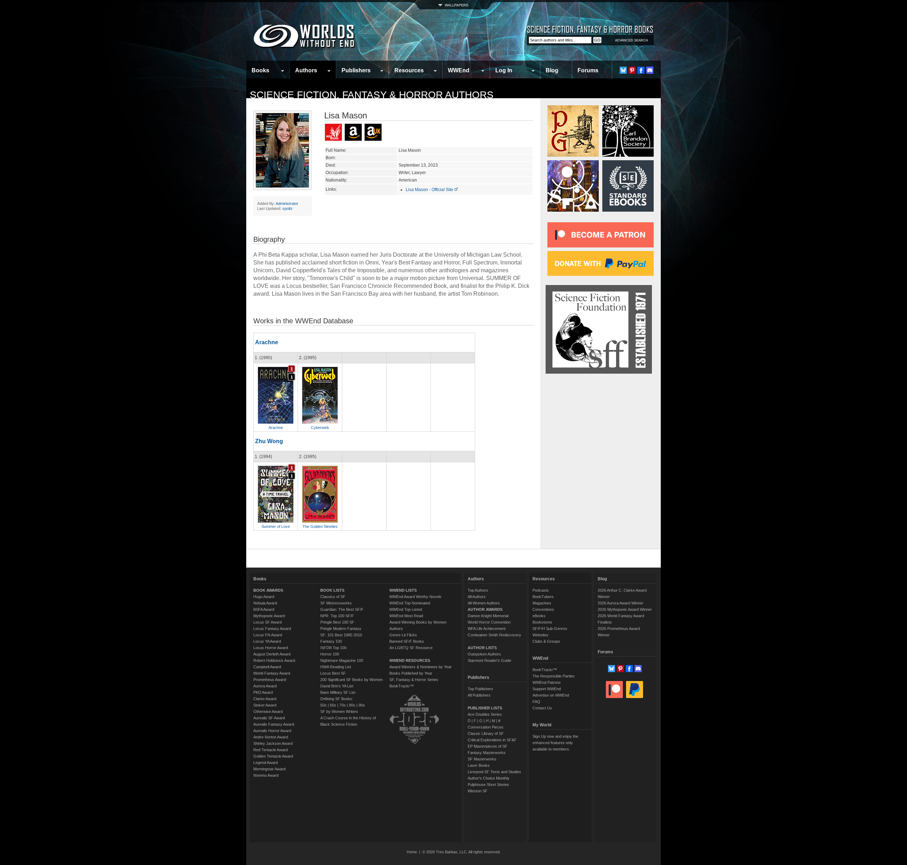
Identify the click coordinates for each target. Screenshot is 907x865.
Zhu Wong (269, 441)
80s (352, 705)
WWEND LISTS (403, 590)
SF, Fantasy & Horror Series (413, 679)
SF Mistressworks (336, 603)
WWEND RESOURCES (409, 660)
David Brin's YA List (336, 686)
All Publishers (479, 695)
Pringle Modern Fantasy (340, 628)
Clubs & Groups (546, 641)
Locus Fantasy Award (272, 628)
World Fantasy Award (271, 673)
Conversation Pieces (485, 727)
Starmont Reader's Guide (489, 660)
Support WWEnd (547, 689)
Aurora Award (265, 686)
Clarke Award (264, 699)
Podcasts (541, 590)
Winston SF (478, 791)
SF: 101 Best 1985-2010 (341, 635)
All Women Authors (484, 603)
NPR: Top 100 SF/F (337, 616)
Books (260, 70)
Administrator (287, 203)
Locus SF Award (267, 622)
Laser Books (479, 765)
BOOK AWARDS (268, 590)
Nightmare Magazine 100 (341, 660)
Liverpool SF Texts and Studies (494, 772)
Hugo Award (263, 597)
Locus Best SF (333, 673)
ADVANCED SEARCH (631, 40)
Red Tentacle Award (270, 750)
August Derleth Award (272, 654)
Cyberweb (320, 427)
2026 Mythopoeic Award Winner (625, 609)
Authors (306, 70)
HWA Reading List (335, 667)
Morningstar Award (269, 769)
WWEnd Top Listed (405, 609)
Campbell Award (267, 667)
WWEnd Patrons (547, 682)
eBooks (539, 616)
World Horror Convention (489, 622)
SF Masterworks (482, 759)
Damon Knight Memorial (488, 616)
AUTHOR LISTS (482, 648)
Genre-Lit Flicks (403, 635)
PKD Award (263, 692)
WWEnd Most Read (406, 616)
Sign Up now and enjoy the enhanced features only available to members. (555, 742)
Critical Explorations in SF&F (492, 740)
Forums (588, 70)
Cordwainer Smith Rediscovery (494, 635)
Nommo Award (265, 775)
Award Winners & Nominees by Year (420, 667)
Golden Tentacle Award (273, 756)
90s (362, 705)
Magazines (542, 603)
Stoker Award (264, 705)
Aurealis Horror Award (272, 731)
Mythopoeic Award (269, 616)
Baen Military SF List (337, 692)
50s (323, 705)
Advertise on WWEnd (551, 695)
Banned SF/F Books (406, 641)
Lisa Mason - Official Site (430, 189)
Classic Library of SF (486, 733)
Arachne (266, 342)
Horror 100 (329, 654)
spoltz (287, 208)
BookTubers (543, 597)
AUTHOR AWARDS (485, 609)
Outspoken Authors (484, 654)
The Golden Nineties (320, 526)
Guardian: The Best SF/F (342, 609)
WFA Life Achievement (487, 628)
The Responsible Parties (554, 676)
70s (342, 705)
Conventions (543, 609)
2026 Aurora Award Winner (620, 603)
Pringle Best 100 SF (337, 622)
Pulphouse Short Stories (488, 784)
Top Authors (478, 590)
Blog (552, 70)
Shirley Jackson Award (273, 743)
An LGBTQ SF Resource (411, 648)
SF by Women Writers (339, 711)
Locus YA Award (267, 641)
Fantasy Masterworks (487, 752)
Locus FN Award (267, 635)
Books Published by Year (410, 673)
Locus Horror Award (270, 648)
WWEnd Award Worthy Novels (415, 597)
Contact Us (542, 708)
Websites (540, 635)
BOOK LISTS (332, 590)
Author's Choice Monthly (488, 778)
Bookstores (542, 622)
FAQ (536, 701)
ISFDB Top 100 (333, 648)
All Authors (477, 597)
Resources (409, 70)
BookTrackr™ (401, 686)
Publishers (356, 70)
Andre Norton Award (270, 737)
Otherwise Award (268, 711)
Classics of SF (332, 597)
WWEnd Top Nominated (409, 603)
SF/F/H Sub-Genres (550, 628)
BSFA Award (263, 609)
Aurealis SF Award (269, 718)
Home (412, 852)
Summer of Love (275, 526)
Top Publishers (480, 689)
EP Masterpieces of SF (487, 746)
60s (333, 705)
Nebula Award (265, 603)
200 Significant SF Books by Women (351, 679)
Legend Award (265, 762)
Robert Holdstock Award (274, 660)
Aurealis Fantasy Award (273, 724)
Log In (503, 70)
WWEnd (458, 70)
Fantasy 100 (331, 641)
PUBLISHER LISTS (485, 708)
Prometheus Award (269, 679)
